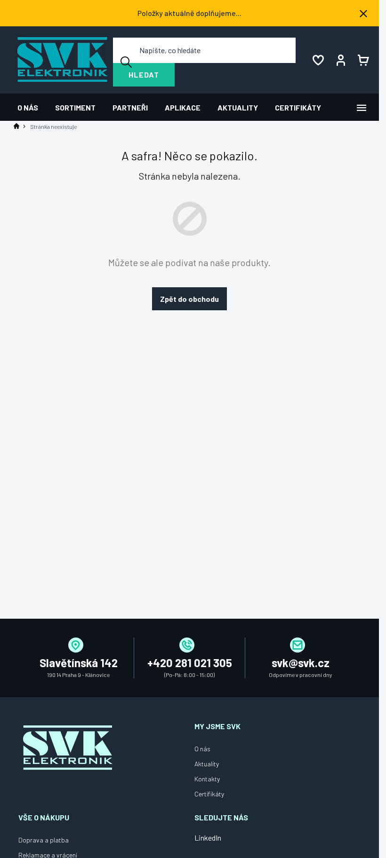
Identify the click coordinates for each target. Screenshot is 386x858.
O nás (202, 749)
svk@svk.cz (301, 662)
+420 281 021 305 (189, 662)
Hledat (144, 74)
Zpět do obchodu (189, 298)
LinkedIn (207, 837)
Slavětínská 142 (79, 662)
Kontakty (207, 779)
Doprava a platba (43, 840)
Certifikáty (209, 794)
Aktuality (206, 764)
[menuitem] (32, 107)
